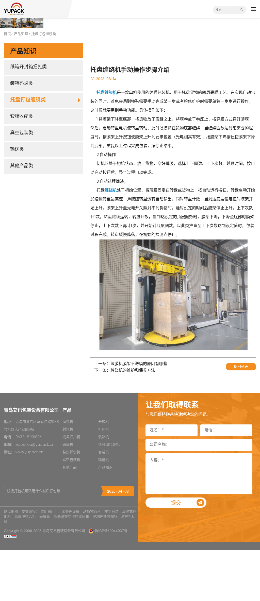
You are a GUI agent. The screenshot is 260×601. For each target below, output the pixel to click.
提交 (176, 503)
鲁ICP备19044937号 (111, 531)
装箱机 (103, 437)
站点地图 (11, 511)
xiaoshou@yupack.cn (34, 445)
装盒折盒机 (71, 452)
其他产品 (69, 468)
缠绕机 (67, 422)
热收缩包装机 (109, 445)
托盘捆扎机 (71, 437)
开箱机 (103, 422)
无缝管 (44, 516)
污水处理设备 (68, 511)
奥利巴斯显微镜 (105, 516)
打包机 (103, 430)
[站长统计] (10, 536)
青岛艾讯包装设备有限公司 (63, 531)
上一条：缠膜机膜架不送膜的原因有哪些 (130, 364)
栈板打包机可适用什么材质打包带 (33, 491)
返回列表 (241, 367)
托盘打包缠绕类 (43, 34)
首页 (7, 34)
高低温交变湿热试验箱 (71, 516)
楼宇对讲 (111, 511)
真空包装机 (71, 460)
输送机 (103, 460)
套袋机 (103, 452)
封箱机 (67, 430)
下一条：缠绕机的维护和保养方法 (124, 371)
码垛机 (67, 445)
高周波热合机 (25, 516)
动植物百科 (92, 511)
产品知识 (21, 34)
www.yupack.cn (29, 452)
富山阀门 (47, 511)
